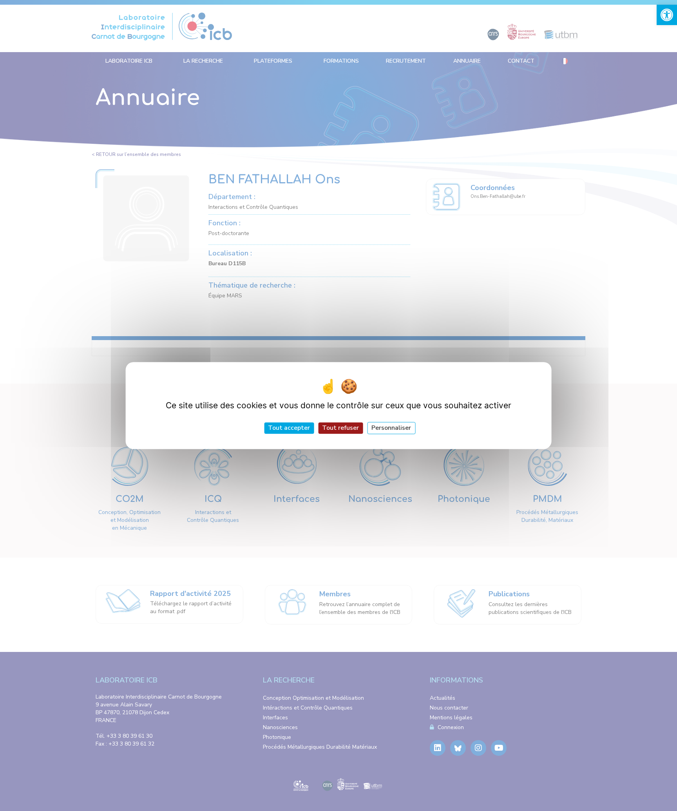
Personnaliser (391, 428)
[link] (667, 15)
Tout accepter (289, 428)
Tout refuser (340, 428)
